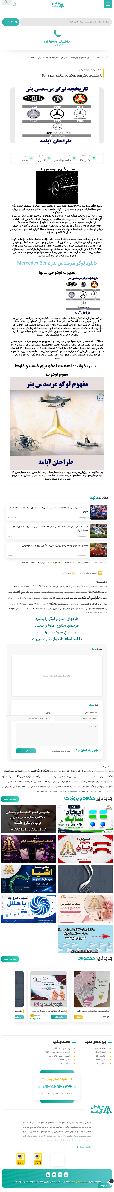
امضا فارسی (16, 771)
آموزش (105, 587)
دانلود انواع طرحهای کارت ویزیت (57, 639)
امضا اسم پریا (21, 587)
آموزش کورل (76, 586)
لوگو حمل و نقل (96, 609)
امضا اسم (31, 586)
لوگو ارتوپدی (45, 604)
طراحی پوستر (63, 604)
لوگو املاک (28, 604)
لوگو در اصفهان (83, 608)
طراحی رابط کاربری (25, 777)
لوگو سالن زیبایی (56, 608)
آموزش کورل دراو (63, 586)
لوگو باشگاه (48, 787)
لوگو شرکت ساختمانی (32, 609)
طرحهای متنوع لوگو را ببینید (57, 619)
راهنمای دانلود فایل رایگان (58, 1056)
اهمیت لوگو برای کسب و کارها (43, 366)
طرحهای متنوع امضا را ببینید (57, 626)
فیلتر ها (103, 1185)
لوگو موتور (20, 609)
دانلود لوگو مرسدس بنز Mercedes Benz (57, 263)
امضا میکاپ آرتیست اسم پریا (62, 592)
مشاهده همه (10, 799)
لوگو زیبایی (70, 608)
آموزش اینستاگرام (98, 587)
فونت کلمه (68, 562)
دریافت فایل (59, 1017)
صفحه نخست (100, 1048)
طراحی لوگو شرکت (89, 604)
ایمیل (48, 713)
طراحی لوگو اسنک (76, 598)
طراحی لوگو (91, 598)
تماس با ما (101, 1063)
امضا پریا (52, 592)
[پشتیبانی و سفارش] (57, 33)
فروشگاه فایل (100, 1052)
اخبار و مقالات (100, 1059)
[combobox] (65, 22)
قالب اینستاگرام (27, 562)
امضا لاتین (94, 592)
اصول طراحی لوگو (50, 587)
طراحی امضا (21, 592)
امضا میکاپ (84, 592)
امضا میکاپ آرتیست (75, 592)
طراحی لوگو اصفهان (62, 598)
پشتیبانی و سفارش (57, 41)
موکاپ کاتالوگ (82, 562)
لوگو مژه (12, 609)
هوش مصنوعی (102, 613)
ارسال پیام (25, 750)
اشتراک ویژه (101, 1056)
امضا (40, 586)
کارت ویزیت (55, 562)
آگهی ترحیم (42, 562)
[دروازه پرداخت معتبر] (38, 1158)
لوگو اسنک (37, 604)
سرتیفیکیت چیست (35, 592)
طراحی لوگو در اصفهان (43, 598)
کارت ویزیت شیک (93, 613)
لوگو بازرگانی (18, 604)
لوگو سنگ (44, 609)
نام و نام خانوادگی (91, 713)
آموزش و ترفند (87, 587)
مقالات (98, 57)
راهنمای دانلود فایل (61, 1048)
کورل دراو (85, 612)
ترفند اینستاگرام (45, 592)
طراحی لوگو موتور (75, 604)
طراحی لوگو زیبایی (25, 598)
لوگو (53, 603)
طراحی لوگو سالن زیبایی (39, 782)
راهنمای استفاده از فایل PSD (57, 1052)
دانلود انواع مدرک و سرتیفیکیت (57, 632)
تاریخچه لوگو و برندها (80, 57)
